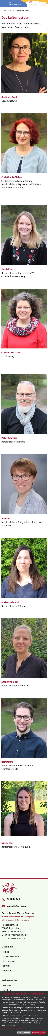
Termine (7, 970)
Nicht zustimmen (23, 1033)
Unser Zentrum (11, 956)
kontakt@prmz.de (18, 934)
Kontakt (7, 985)
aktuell (6, 965)
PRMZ (6, 951)
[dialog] (24, 1013)
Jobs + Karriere (10, 961)
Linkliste (7, 990)
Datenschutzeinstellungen (11, 1028)
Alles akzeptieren (38, 1033)
